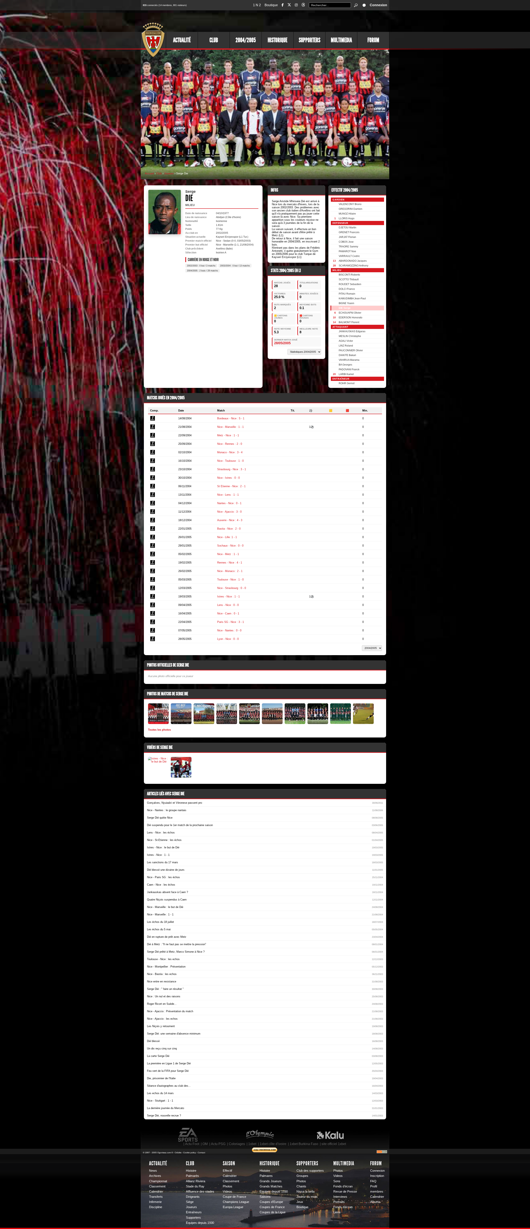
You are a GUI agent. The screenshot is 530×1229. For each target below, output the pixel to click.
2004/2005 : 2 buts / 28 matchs (202, 270)
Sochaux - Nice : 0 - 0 (230, 545)
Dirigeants (193, 1196)
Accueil (149, 173)
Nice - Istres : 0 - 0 (228, 477)
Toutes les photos (159, 729)
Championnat (158, 1181)
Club (214, 40)
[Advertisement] (313, 20)
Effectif (227, 1170)
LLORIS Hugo (346, 218)
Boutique (271, 5)
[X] (289, 5)
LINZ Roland (346, 345)
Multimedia (341, 40)
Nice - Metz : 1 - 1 (228, 554)
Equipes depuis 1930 (200, 1222)
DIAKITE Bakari (347, 355)
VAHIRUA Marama (349, 360)
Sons (336, 1181)
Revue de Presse (345, 1191)
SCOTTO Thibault (349, 279)
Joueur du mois (306, 1196)
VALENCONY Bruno (350, 204)
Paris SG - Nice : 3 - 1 (230, 621)
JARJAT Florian (347, 237)
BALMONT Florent (349, 322)
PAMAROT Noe (347, 251)
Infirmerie (155, 1202)
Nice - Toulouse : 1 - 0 (230, 460)
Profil (373, 1186)
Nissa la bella (305, 1191)
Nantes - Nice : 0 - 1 (229, 503)
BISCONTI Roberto (349, 274)
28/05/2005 (282, 343)
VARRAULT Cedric (349, 256)
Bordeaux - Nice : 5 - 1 (230, 418)
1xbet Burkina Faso (304, 1144)
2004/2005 (246, 40)
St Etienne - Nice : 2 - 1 (231, 486)
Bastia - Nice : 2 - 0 (229, 528)
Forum (373, 40)
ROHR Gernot (346, 383)
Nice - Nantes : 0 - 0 (229, 630)
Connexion (378, 5)
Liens (337, 1212)
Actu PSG (218, 1144)
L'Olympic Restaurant (259, 1135)
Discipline (155, 1207)
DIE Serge (345, 308)
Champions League (236, 1202)
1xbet (252, 1144)
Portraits (339, 1202)
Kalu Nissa (330, 1135)
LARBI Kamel (346, 374)
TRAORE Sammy (348, 246)
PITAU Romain (347, 293)
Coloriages (237, 1144)
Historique (277, 40)
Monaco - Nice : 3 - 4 (229, 452)
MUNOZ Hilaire (347, 213)
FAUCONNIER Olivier (351, 350)
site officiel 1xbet (334, 1144)
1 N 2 (257, 5)
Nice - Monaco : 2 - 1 (229, 571)
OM (205, 1144)
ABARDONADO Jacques (353, 260)
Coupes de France (272, 1207)
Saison (229, 1163)
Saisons (265, 1196)
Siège (190, 1202)
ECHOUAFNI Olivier (350, 312)
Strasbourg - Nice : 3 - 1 (231, 469)
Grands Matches (271, 1186)
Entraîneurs (194, 1212)
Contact (201, 1152)
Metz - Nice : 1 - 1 (228, 435)
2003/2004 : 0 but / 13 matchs (235, 265)
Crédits (178, 1152)
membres (376, 1191)
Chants (301, 1186)
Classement (157, 1186)
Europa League (233, 1207)
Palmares (266, 1175)
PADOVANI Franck (349, 369)
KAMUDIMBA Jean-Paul (352, 298)
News (153, 1170)
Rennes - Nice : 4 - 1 (229, 562)
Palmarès (192, 1175)
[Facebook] (283, 5)
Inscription (377, 1175)
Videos (227, 1191)
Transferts (156, 1196)
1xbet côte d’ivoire (273, 1144)
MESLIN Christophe (350, 336)
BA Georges (345, 364)
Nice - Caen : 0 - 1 (228, 613)
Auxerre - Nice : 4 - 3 (229, 520)
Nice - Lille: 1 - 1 (227, 537)
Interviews (340, 1196)
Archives (155, 1175)
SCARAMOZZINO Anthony (353, 265)
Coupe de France (234, 1196)
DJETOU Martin (347, 227)
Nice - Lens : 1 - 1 (228, 494)
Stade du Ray (195, 1186)
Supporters (309, 40)
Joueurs (169, 173)
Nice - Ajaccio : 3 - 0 (229, 511)
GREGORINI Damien (350, 208)
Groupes (302, 1175)
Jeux (299, 1202)
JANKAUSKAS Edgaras (352, 331)
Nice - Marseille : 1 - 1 (230, 426)
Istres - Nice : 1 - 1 (228, 596)
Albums (375, 1202)
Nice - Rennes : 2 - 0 (229, 443)
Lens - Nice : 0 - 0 (228, 605)
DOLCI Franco (347, 289)
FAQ (373, 1181)
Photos (227, 1186)
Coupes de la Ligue (272, 1212)
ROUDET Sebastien (350, 284)
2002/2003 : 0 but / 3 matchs (201, 265)
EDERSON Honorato (350, 317)
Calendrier (156, 1191)
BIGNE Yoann (346, 303)
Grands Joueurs (271, 1181)
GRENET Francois (349, 232)
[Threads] (303, 5)
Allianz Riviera (195, 1181)
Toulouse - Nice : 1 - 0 (230, 579)
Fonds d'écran (343, 1186)
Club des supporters (310, 1170)
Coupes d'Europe (271, 1202)
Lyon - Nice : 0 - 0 (228, 638)
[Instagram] (296, 5)
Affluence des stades (200, 1191)
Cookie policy (189, 1152)
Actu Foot (192, 1144)
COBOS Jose (346, 241)
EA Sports (188, 1135)
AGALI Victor (346, 340)
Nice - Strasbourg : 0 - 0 (231, 588)
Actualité (182, 40)
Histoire (191, 1170)
